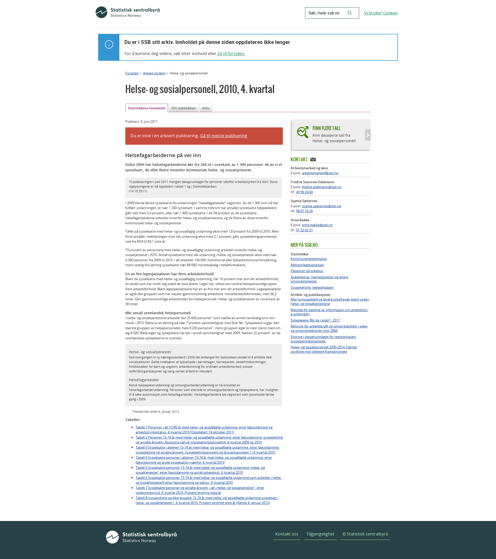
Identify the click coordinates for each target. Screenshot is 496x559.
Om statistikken (184, 108)
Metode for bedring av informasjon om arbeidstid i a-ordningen (329, 312)
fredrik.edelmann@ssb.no (322, 187)
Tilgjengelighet (320, 534)
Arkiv (206, 108)
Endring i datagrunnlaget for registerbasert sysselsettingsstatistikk (323, 339)
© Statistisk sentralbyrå (365, 534)
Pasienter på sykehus (307, 271)
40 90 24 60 (304, 192)
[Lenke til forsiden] (128, 12)
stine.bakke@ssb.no (317, 225)
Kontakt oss (286, 534)
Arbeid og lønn (154, 73)
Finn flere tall (326, 128)
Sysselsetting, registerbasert (312, 287)
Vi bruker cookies (381, 13)
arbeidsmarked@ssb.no (320, 173)
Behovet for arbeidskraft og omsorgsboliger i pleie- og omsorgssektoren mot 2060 (329, 328)
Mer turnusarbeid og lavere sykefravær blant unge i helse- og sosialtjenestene (330, 301)
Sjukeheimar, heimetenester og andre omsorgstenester (319, 279)
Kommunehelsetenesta (309, 259)
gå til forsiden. (231, 53)
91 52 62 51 (304, 230)
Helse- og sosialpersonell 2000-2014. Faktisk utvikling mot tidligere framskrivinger (324, 349)
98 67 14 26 (304, 211)
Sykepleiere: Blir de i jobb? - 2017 (315, 320)
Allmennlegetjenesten (307, 265)
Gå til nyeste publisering (223, 136)
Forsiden (132, 73)
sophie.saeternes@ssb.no (321, 206)
